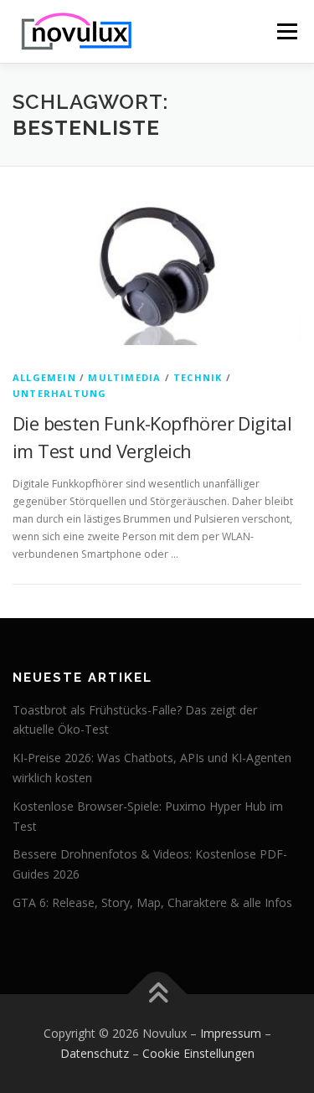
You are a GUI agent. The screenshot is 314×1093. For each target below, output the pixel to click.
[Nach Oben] (157, 994)
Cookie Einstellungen (198, 1053)
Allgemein (44, 377)
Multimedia (124, 377)
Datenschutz (94, 1053)
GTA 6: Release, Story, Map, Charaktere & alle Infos (152, 902)
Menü (286, 31)
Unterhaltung (59, 393)
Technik (197, 377)
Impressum (230, 1033)
